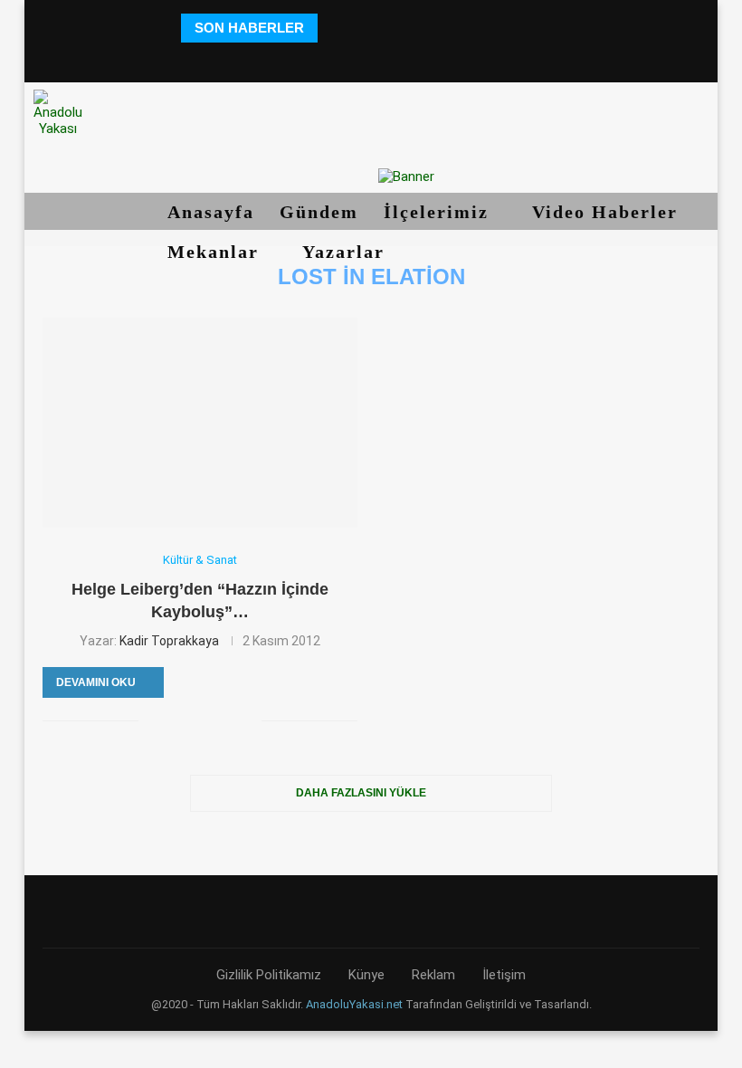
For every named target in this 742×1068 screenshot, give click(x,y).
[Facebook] (295, 58)
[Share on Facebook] (152, 720)
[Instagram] (345, 58)
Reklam (433, 975)
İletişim (504, 975)
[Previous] (334, 28)
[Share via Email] (247, 720)
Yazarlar (346, 252)
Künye (366, 975)
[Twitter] (320, 58)
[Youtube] (396, 58)
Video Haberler (608, 212)
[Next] (356, 28)
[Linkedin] (371, 58)
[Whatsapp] (447, 58)
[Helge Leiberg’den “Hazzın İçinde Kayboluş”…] (200, 423)
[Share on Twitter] (171, 720)
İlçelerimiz (439, 212)
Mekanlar (216, 252)
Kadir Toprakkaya (169, 641)
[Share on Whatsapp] (228, 720)
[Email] (421, 58)
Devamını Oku (96, 682)
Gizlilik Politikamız (268, 975)
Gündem (319, 212)
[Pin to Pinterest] (190, 720)
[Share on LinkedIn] (209, 720)
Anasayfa (210, 212)
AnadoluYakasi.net (354, 1004)
